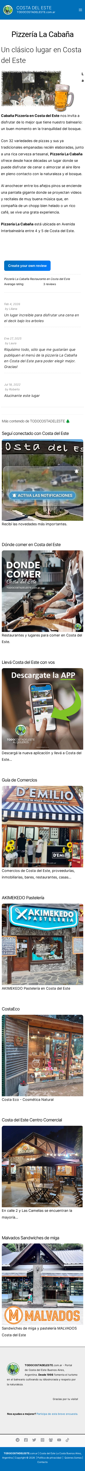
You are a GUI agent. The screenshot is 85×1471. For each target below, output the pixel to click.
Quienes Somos (73, 1457)
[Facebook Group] (51, 1440)
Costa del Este (47, 1453)
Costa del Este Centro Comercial (32, 1119)
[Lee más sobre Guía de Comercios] (42, 826)
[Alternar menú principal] (80, 9)
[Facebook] (26, 1440)
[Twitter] (34, 1440)
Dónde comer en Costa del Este (31, 544)
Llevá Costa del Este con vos (28, 662)
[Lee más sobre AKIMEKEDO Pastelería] (42, 944)
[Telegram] (18, 1440)
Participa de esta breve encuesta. (57, 1413)
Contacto (42, 1462)
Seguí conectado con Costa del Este (35, 433)
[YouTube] (59, 1440)
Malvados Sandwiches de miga (30, 1237)
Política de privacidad (49, 1457)
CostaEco (11, 1008)
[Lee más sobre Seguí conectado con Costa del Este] (42, 480)
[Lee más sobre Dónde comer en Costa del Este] (42, 591)
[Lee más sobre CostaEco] (42, 1055)
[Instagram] (42, 1440)
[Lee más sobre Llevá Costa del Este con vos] (42, 709)
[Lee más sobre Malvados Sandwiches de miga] (42, 1284)
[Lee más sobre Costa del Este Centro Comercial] (42, 1166)
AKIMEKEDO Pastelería (23, 897)
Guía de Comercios (19, 779)
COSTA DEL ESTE (34, 7)
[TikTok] (67, 1440)
